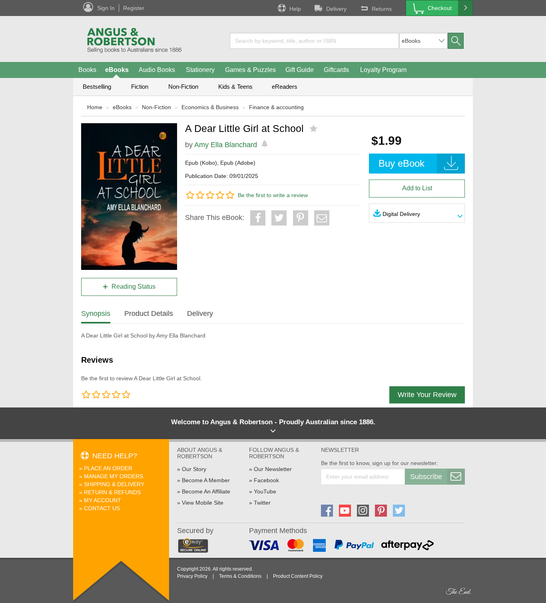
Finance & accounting (276, 107)
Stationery (200, 69)
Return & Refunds (112, 492)
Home (94, 107)
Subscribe (426, 477)
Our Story (194, 469)
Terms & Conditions (240, 576)
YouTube (265, 491)
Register (133, 8)
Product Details (148, 313)
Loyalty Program (383, 69)
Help (295, 9)
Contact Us (102, 508)
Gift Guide (299, 69)
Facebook (266, 480)
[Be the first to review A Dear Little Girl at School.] (314, 128)
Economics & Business (210, 107)
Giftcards (336, 69)
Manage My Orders (113, 476)
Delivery (336, 9)
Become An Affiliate (206, 491)
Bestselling (97, 86)
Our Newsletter (273, 469)
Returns (382, 9)
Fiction (139, 86)
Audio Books (157, 69)
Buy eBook (401, 163)
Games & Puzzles (250, 69)
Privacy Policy (192, 576)
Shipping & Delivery (114, 484)
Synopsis (95, 313)
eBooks (117, 69)
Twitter (262, 502)
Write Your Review (427, 395)
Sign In (106, 8)
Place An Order (108, 468)
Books (87, 69)
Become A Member (206, 480)
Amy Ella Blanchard (225, 145)
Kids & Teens (235, 86)
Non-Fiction (183, 86)
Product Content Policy (298, 576)
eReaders (284, 86)
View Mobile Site (202, 502)
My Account (102, 500)
